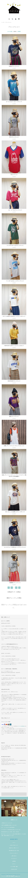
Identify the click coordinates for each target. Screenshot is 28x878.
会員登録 (14, 861)
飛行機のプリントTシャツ (15, 582)
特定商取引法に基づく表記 (14, 850)
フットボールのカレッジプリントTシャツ (15, 280)
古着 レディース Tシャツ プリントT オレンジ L (14, 445)
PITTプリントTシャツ (14, 137)
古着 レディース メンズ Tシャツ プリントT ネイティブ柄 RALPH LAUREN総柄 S (14, 475)
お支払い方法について (14, 845)
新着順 (19, 31)
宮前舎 (5, 835)
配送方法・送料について (13, 847)
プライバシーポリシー (14, 853)
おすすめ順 (9, 31)
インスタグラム (7, 827)
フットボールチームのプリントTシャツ (15, 245)
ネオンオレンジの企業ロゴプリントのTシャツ (15, 511)
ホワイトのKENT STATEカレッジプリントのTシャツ (14, 316)
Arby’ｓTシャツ (14, 174)
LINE (2, 825)
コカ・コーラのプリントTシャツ (15, 210)
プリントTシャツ (8, 22)
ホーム (14, 842)
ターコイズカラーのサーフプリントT (14, 101)
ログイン (14, 863)
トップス (2, 22)
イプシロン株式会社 (21, 726)
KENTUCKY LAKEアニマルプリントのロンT (14, 345)
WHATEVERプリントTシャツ (14, 381)
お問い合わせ (14, 855)
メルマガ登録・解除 (14, 866)
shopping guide (14, 869)
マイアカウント (14, 858)
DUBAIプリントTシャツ (14, 66)
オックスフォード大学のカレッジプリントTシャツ (15, 547)
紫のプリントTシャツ (14, 416)
